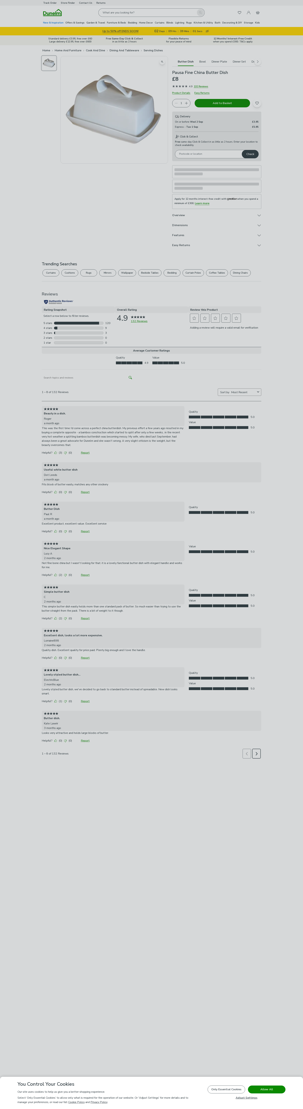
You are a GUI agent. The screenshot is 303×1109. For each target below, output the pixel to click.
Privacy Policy (98, 1102)
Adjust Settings (246, 1098)
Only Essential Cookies (226, 1089)
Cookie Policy (76, 1102)
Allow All (266, 1089)
